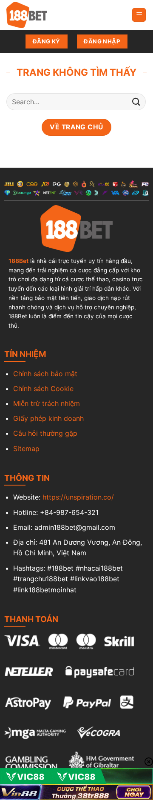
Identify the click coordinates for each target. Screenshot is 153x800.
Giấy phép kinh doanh (48, 418)
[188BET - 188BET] (48, 15)
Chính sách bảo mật (45, 373)
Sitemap (26, 448)
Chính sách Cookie (43, 388)
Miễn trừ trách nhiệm (46, 403)
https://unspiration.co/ (78, 497)
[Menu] (139, 15)
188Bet (18, 260)
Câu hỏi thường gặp (45, 433)
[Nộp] (136, 102)
